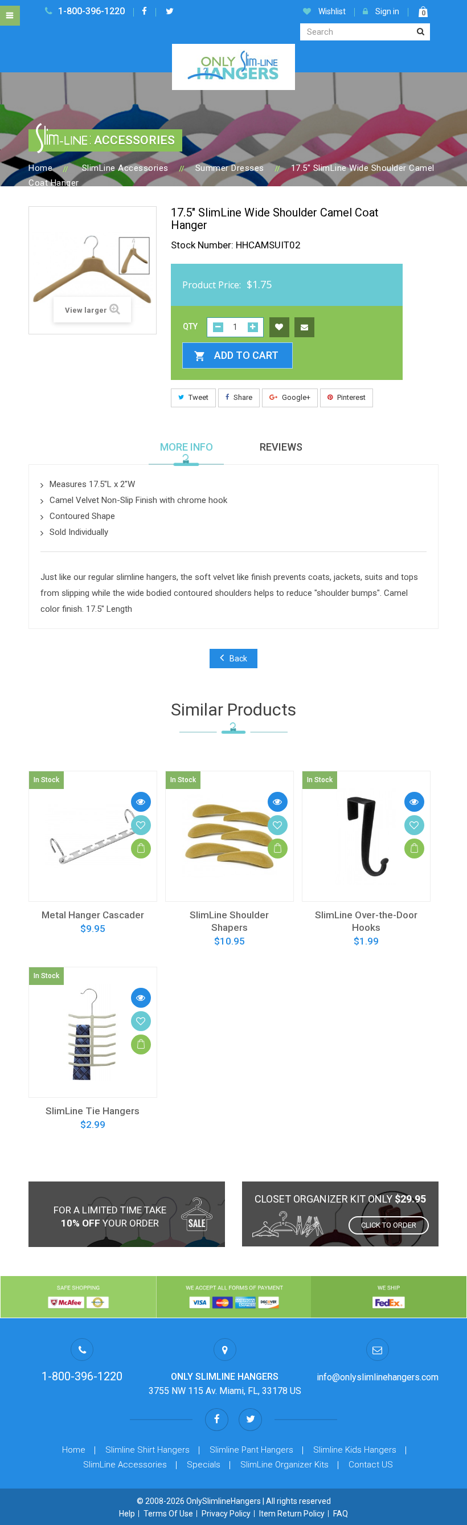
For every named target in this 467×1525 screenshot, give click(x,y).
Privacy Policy (226, 1513)
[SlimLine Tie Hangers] (93, 1032)
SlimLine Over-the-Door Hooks (366, 921)
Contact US (371, 1464)
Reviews (281, 447)
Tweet (197, 397)
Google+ (295, 397)
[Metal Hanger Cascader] (93, 836)
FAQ (340, 1513)
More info (186, 447)
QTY (190, 326)
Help (127, 1513)
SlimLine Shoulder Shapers (229, 921)
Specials (203, 1464)
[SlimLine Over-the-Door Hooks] (366, 836)
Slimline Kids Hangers (354, 1450)
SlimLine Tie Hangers (93, 1111)
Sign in (386, 11)
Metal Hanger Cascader (93, 915)
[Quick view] (141, 802)
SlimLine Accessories (125, 1464)
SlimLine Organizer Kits (284, 1464)
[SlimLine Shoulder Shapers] (229, 836)
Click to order (388, 1225)
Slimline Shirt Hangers (147, 1450)
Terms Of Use (168, 1513)
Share (242, 397)
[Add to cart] (141, 848)
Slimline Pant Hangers (251, 1450)
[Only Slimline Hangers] (233, 66)
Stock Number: (202, 245)
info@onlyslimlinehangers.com (378, 1377)
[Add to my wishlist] (279, 326)
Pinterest (350, 397)
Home (40, 168)
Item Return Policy (292, 1513)
